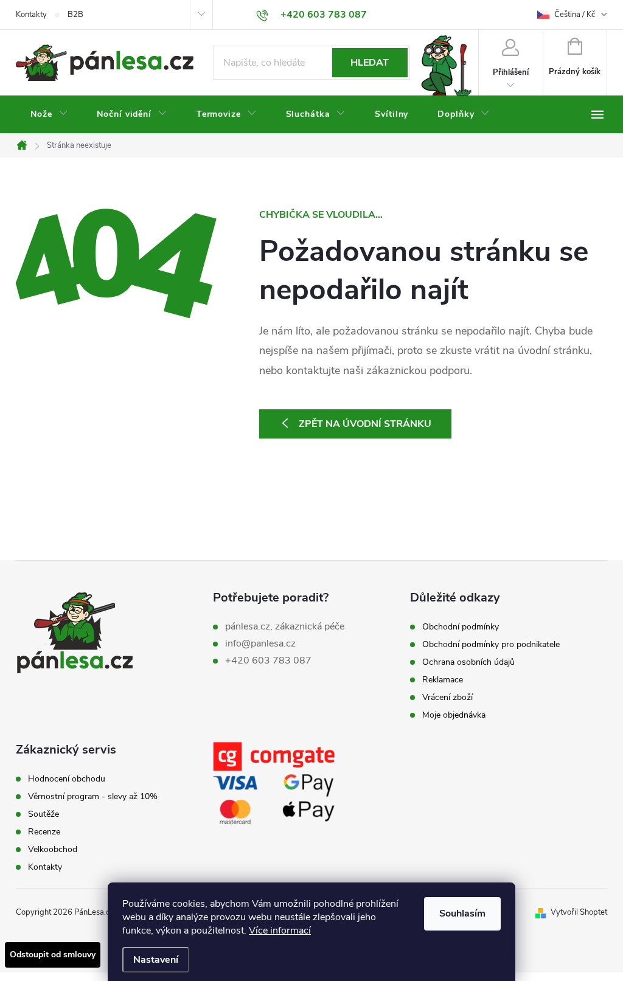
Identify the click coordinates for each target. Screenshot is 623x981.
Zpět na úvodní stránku (365, 424)
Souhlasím (462, 913)
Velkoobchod (52, 849)
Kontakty (31, 14)
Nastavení (155, 959)
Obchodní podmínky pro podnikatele (491, 645)
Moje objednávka (454, 715)
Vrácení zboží (447, 697)
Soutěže (43, 814)
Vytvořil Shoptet (579, 912)
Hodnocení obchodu (66, 779)
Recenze (44, 832)
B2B (75, 14)
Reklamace (442, 680)
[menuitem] (49, 114)
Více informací (280, 930)
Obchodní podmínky (460, 627)
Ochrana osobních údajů (468, 662)
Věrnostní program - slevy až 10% (93, 797)
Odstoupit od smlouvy (53, 954)
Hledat (369, 62)
